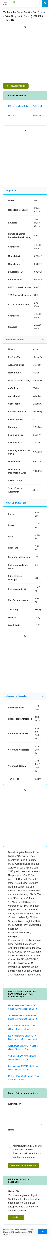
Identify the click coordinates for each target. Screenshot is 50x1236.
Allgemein (11, 191)
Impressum (8, 1230)
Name (11, 1129)
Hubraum (37, 116)
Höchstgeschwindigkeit (19, 106)
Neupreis (12, 116)
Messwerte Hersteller (16, 696)
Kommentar (14, 1104)
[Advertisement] (25, 54)
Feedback (16, 1217)
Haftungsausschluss (24, 1230)
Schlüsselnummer (41, 106)
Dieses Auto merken (16, 86)
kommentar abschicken (24, 1165)
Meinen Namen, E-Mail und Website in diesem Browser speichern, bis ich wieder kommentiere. (27, 1152)
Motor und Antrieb (15, 340)
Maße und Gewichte (16, 503)
